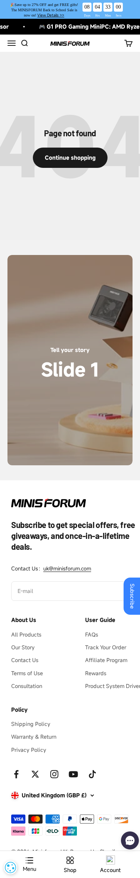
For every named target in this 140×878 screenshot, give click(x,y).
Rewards (95, 673)
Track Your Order (105, 647)
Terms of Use (27, 673)
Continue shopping (70, 157)
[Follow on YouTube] (73, 774)
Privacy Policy (28, 749)
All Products (26, 634)
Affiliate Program (106, 660)
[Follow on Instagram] (54, 774)
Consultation (26, 685)
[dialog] (10, 867)
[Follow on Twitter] (35, 774)
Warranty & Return (33, 736)
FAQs (91, 634)
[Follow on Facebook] (16, 774)
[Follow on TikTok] (92, 774)
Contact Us (24, 660)
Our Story (23, 647)
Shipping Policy (30, 723)
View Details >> (50, 15)
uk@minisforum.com (67, 568)
